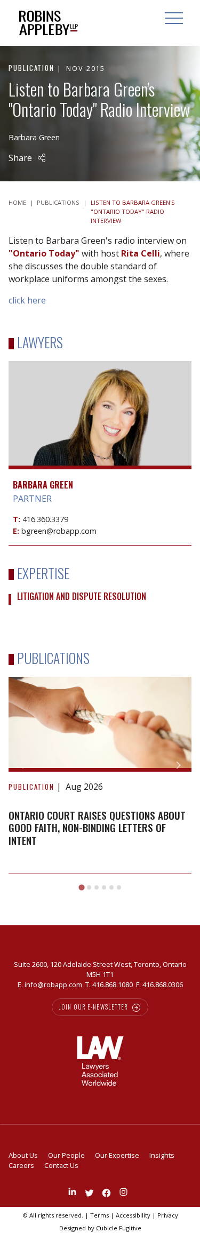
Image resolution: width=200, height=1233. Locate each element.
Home (17, 202)
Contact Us (61, 1165)
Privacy (167, 1215)
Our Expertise (117, 1155)
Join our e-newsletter (94, 1007)
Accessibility (133, 1215)
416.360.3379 (45, 519)
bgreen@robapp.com (59, 531)
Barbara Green (34, 137)
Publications (58, 202)
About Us (23, 1155)
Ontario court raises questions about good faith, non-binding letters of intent (97, 827)
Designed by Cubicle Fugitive (100, 1228)
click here (27, 300)
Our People (66, 1155)
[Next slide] (178, 765)
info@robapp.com (53, 984)
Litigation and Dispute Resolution (81, 596)
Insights (161, 1155)
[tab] (81, 887)
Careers (21, 1165)
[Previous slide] (21, 765)
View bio (100, 443)
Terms (99, 1215)
